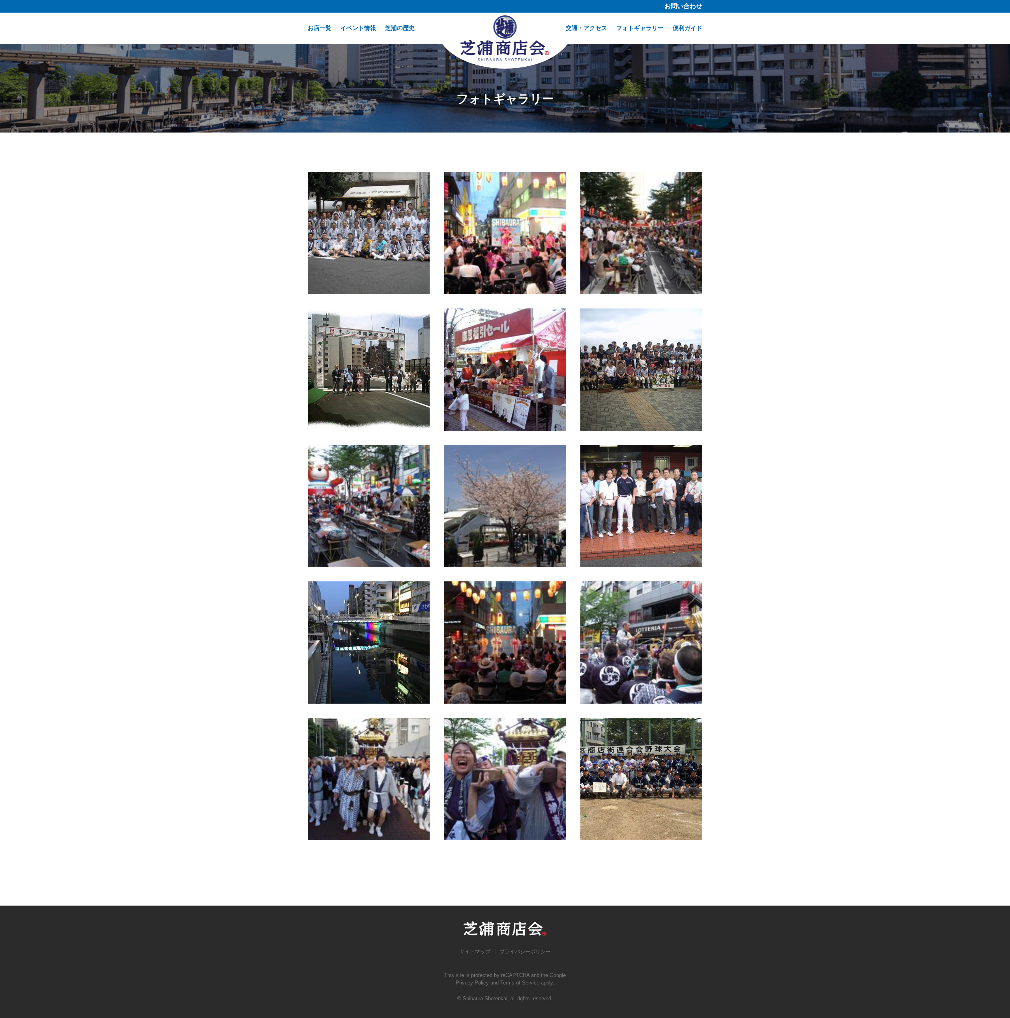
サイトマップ (475, 951)
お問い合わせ (683, 6)
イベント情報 (358, 27)
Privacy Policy (472, 983)
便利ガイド (687, 27)
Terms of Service (519, 983)
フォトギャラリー (640, 27)
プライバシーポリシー (525, 951)
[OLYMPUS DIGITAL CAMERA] (369, 233)
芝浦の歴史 (400, 27)
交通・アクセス (586, 27)
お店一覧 (319, 27)
